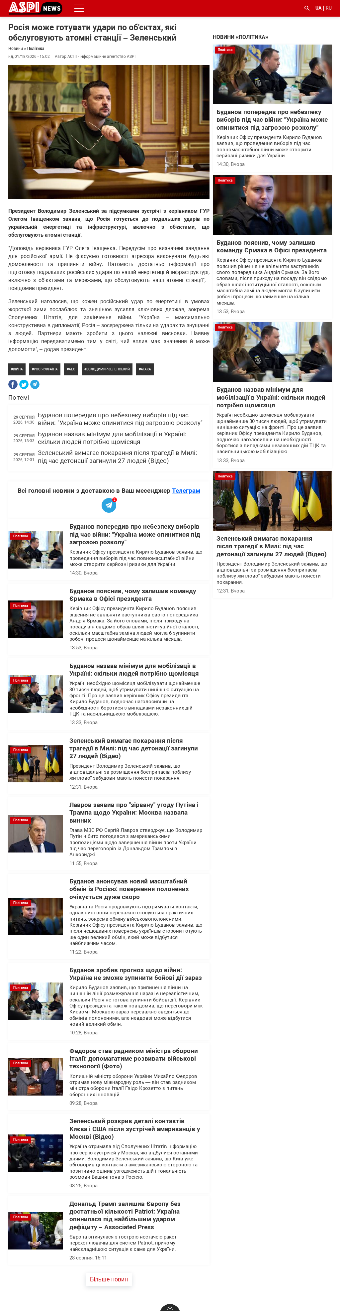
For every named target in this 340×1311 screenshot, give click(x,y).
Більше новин (109, 1279)
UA (318, 8)
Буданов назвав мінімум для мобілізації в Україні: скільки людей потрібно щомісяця (112, 438)
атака (146, 369)
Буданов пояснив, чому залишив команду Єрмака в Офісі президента (132, 595)
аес (72, 369)
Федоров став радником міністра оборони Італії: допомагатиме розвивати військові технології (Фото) (133, 1058)
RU (329, 8)
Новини (15, 48)
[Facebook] (13, 384)
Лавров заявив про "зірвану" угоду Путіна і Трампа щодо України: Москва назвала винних (134, 812)
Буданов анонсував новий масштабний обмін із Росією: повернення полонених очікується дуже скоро (129, 889)
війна (18, 369)
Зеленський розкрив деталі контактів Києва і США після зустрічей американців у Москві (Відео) (134, 1128)
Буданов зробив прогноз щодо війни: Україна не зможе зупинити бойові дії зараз (135, 974)
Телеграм (186, 490)
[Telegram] (35, 384)
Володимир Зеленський (108, 369)
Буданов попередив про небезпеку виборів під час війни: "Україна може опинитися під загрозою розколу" (120, 419)
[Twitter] (24, 384)
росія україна (46, 369)
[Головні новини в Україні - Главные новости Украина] (35, 8)
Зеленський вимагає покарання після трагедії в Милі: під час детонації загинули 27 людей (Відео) (117, 456)
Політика (35, 48)
